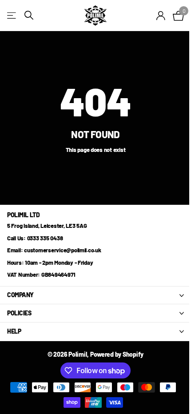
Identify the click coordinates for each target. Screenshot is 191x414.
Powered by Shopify (116, 354)
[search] (28, 15)
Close (95, 295)
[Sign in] (161, 15)
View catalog (12, 15)
